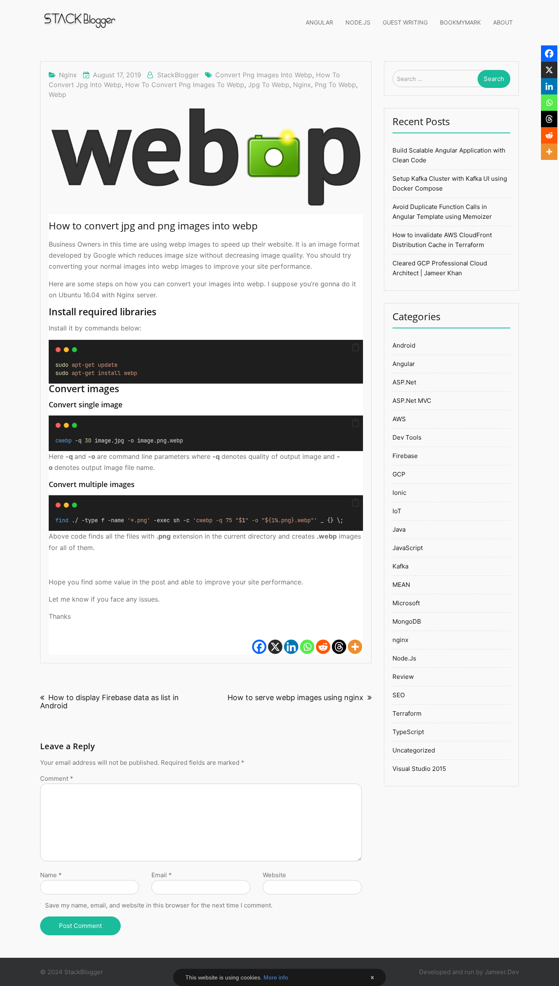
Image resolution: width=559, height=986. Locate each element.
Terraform (407, 713)
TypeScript (408, 732)
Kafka (400, 566)
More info (276, 977)
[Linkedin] (291, 642)
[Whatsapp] (307, 642)
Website (274, 875)
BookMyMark (460, 22)
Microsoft (406, 603)
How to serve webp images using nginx (295, 697)
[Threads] (339, 642)
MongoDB (406, 621)
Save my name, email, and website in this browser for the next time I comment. (159, 905)
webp (57, 94)
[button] (355, 347)
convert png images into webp (263, 75)
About (503, 22)
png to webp (335, 85)
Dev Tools (407, 437)
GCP (399, 474)
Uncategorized (413, 750)
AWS (399, 419)
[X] (275, 642)
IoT (396, 511)
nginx (68, 75)
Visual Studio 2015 (419, 769)
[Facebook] (259, 642)
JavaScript (407, 548)
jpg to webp (268, 85)
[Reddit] (323, 642)
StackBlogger (178, 75)
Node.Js (357, 22)
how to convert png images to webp (184, 85)
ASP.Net (404, 382)
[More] (355, 642)
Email (161, 875)
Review (403, 677)
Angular (319, 22)
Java (399, 529)
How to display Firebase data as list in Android (109, 701)
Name (51, 875)
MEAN (401, 584)
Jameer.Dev (502, 972)
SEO (398, 695)
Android (403, 345)
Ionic (399, 492)
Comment (56, 778)
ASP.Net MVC (411, 400)
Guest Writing (405, 22)
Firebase (405, 456)
